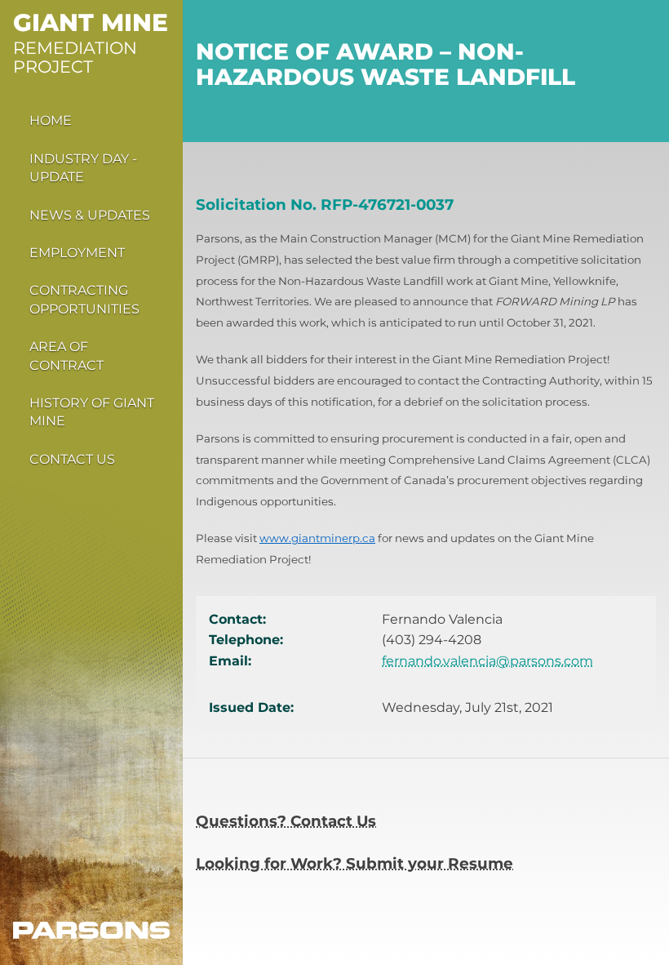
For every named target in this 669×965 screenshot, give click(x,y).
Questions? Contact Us (286, 821)
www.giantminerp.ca (317, 538)
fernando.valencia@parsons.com (487, 661)
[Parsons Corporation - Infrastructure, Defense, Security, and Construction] (91, 930)
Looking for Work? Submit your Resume (354, 863)
